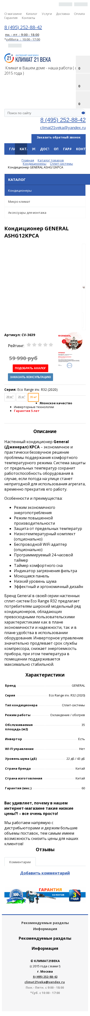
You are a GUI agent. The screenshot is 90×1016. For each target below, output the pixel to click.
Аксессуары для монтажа (27, 212)
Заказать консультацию (30, 377)
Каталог (31, 14)
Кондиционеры (20, 190)
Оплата (79, 14)
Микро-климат (19, 201)
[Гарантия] (45, 902)
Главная (16, 149)
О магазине (13, 14)
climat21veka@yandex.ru (63, 127)
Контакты (28, 18)
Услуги (47, 14)
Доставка (63, 14)
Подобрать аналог (30, 368)
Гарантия (11, 18)
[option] (83, 287)
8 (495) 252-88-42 (63, 120)
